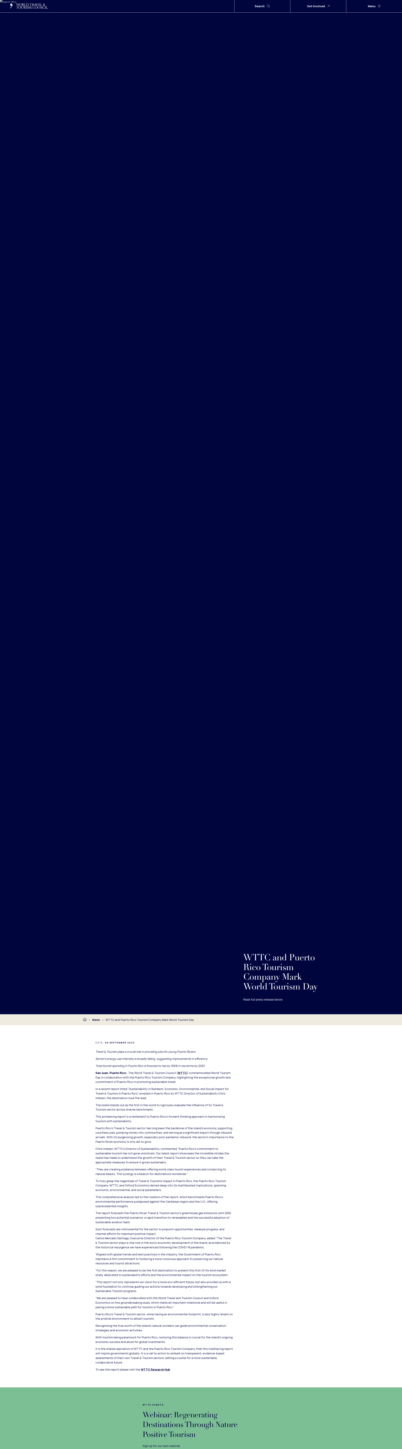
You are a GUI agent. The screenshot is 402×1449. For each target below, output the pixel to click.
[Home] (85, 1019)
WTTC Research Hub (155, 1369)
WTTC (182, 1073)
